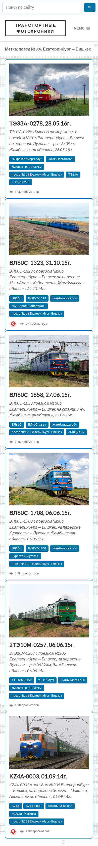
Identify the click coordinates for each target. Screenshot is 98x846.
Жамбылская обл (60, 159)
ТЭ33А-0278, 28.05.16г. (40, 123)
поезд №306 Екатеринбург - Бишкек (37, 174)
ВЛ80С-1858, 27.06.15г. (40, 394)
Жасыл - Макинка (24, 813)
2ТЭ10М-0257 (22, 680)
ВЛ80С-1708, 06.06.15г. (40, 512)
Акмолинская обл (60, 806)
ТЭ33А (73, 174)
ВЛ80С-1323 (37, 298)
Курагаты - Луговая (25, 556)
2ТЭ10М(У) (46, 680)
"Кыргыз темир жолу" (27, 159)
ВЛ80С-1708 (37, 548)
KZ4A (15, 806)
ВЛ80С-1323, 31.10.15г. (40, 262)
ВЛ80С (17, 298)
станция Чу (76, 432)
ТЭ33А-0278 (20, 182)
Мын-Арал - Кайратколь (28, 306)
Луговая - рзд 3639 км (26, 167)
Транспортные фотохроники (35, 28)
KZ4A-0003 (33, 806)
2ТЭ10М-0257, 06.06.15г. (42, 644)
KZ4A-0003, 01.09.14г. (38, 776)
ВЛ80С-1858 (37, 424)
